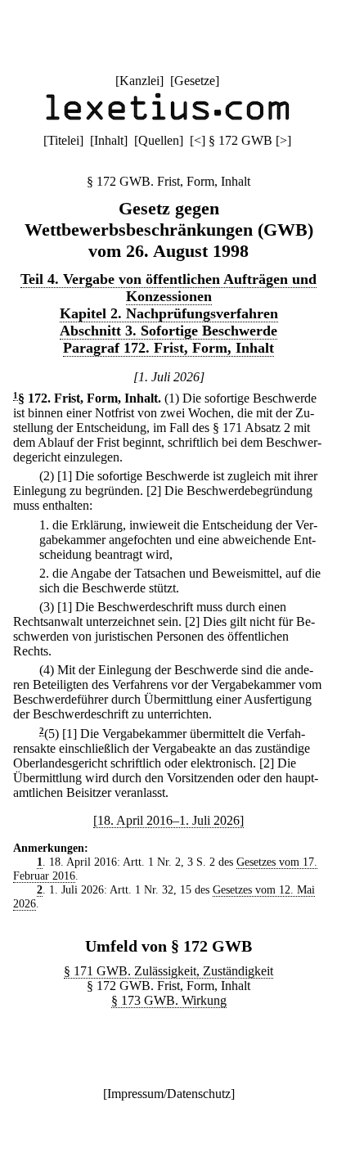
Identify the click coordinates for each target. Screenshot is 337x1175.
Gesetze (194, 81)
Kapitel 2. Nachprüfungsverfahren (169, 313)
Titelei (63, 140)
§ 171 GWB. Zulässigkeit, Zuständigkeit (168, 971)
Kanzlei (139, 81)
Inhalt (109, 140)
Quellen (158, 140)
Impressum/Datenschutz (169, 1094)
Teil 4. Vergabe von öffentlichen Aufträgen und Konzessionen (168, 287)
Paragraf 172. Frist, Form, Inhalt (168, 348)
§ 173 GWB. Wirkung (169, 1000)
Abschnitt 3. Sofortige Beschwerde (168, 330)
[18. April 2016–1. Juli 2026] (168, 820)
